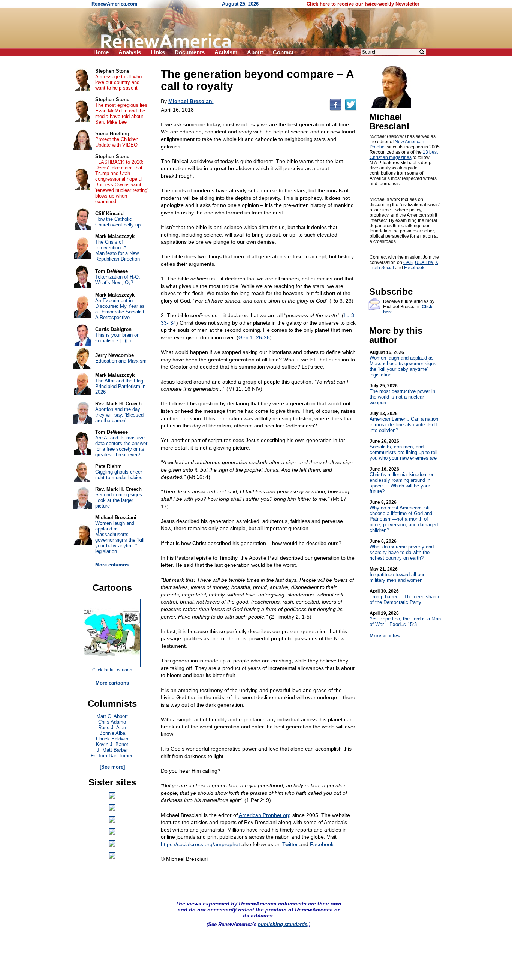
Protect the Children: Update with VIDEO (117, 142)
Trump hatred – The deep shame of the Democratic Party (405, 597)
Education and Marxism (121, 361)
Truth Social (382, 267)
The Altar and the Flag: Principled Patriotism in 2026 (120, 386)
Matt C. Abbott (112, 716)
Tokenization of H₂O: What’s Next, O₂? (117, 279)
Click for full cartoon (112, 670)
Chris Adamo (112, 722)
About (255, 52)
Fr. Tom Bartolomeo (112, 755)
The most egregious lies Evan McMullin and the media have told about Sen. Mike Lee (121, 113)
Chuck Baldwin (112, 739)
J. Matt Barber (112, 750)
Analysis (129, 52)
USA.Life (424, 262)
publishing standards (282, 924)
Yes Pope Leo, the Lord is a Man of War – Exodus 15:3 (405, 619)
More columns (112, 565)
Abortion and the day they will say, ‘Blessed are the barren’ (119, 414)
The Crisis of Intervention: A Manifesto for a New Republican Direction (117, 250)
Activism (225, 52)
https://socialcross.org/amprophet (200, 844)
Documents (190, 52)
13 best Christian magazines (404, 155)
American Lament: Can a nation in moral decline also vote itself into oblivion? (404, 422)
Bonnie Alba (112, 733)
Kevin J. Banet (112, 744)
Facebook (322, 844)
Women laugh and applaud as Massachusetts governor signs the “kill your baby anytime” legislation (403, 364)
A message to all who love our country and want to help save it (118, 82)
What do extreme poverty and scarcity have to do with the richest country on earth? (402, 550)
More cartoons (112, 683)
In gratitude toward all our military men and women (397, 574)
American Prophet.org (265, 815)
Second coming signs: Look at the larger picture (119, 500)
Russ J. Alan (112, 727)
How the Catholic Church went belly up (118, 222)
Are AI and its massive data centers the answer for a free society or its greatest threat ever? (121, 446)
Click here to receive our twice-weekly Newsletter (363, 4)
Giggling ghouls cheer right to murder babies (118, 474)
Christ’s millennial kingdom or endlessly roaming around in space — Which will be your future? (401, 480)
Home (101, 52)
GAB (408, 262)
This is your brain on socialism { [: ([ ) (117, 337)
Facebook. (414, 267)
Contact (283, 52)
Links (158, 52)
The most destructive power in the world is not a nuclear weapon (402, 394)
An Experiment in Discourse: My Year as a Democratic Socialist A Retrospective (120, 309)
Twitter (290, 844)
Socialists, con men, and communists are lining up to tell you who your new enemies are (403, 450)
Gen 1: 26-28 (254, 337)
